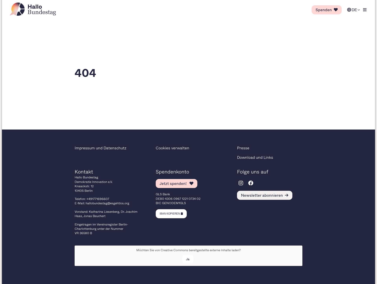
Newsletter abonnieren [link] (262, 195)
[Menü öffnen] (364, 10)
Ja (187, 259)
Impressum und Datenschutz (100, 148)
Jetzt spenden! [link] (174, 183)
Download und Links (255, 157)
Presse (243, 148)
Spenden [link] (324, 10)
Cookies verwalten (172, 148)
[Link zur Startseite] (34, 9)
